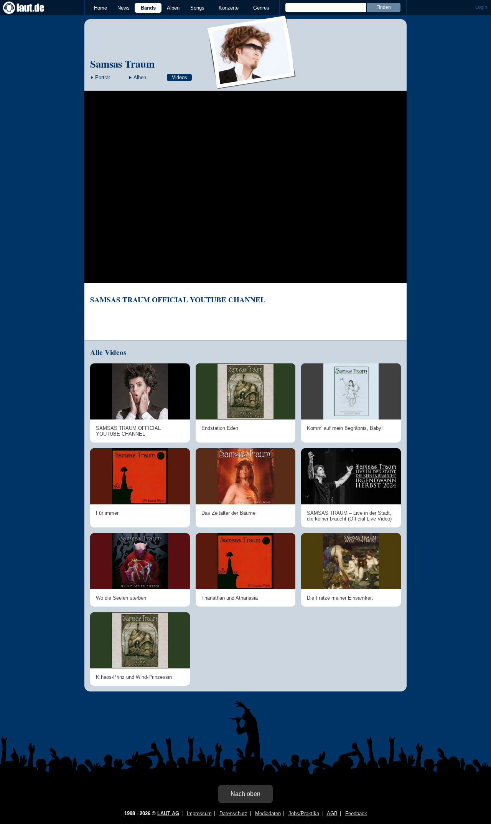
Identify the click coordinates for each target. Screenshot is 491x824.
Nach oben (245, 794)
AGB (332, 813)
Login (481, 7)
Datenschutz (233, 813)
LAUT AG (168, 813)
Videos (179, 77)
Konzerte (229, 8)
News (123, 8)
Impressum (199, 813)
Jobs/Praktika (303, 813)
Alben (173, 8)
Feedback (356, 813)
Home (100, 8)
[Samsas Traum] (252, 84)
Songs (197, 8)
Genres (261, 8)
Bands (148, 8)
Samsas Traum (122, 63)
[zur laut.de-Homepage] (30, 7)
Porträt (102, 77)
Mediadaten (268, 813)
